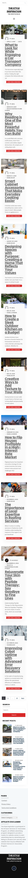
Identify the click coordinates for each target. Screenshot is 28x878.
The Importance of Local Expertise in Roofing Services (14, 512)
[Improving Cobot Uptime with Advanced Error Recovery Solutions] (14, 633)
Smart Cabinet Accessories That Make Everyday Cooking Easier (14, 191)
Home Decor (11, 177)
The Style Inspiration (14, 10)
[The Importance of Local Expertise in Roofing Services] (14, 489)
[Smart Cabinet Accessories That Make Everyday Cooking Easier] (14, 166)
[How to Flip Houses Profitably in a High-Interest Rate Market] (14, 422)
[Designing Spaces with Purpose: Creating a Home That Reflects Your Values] (14, 231)
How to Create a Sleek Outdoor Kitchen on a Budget (13, 324)
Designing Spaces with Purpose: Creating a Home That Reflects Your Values (14, 259)
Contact (4, 800)
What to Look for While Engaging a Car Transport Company (13, 55)
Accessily (14, 560)
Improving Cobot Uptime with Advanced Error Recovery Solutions (13, 659)
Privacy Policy (5, 804)
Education (10, 108)
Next (22, 698)
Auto (20, 41)
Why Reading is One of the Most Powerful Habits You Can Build (18, 741)
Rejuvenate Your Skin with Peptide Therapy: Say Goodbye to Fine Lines (14, 584)
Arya (13, 38)
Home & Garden (12, 312)
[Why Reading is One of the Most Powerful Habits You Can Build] (14, 97)
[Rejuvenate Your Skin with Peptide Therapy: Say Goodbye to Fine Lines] (14, 553)
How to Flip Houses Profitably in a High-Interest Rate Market (13, 447)
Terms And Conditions (8, 808)
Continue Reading (13, 82)
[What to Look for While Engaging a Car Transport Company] (14, 32)
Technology (11, 645)
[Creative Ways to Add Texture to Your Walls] (14, 364)
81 (17, 698)
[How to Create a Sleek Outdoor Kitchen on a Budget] (14, 301)
